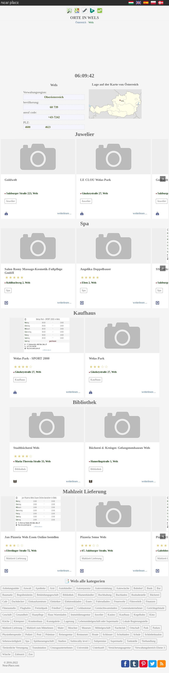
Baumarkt (7, 594)
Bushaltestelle (138, 594)
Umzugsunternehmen (61, 647)
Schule (136, 634)
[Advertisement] (84, 48)
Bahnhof (138, 588)
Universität (82, 647)
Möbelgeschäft (102, 627)
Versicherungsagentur (119, 647)
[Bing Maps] (92, 11)
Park (146, 627)
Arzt (52, 588)
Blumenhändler (86, 594)
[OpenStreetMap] (69, 11)
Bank (149, 588)
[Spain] (145, 3)
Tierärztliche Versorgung (15, 647)
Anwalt (27, 588)
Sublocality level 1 (80, 641)
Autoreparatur (83, 588)
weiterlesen (63, 213)
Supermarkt (116, 641)
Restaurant (82, 634)
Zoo (30, 654)
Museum (86, 627)
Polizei (28, 634)
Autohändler (65, 588)
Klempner (19, 621)
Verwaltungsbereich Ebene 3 (150, 647)
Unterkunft (98, 647)
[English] (138, 3)
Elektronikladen (73, 601)
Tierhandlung (148, 641)
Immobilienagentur (80, 614)
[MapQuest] (100, 11)
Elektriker (55, 601)
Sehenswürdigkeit (11, 641)
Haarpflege (38, 614)
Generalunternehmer (132, 608)
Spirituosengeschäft (44, 641)
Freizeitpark (41, 608)
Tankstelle (132, 641)
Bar (159, 588)
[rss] (161, 663)
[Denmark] (160, 3)
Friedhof (56, 608)
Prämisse (50, 634)
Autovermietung (103, 588)
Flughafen (25, 608)
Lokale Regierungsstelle (135, 621)
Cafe (4, 601)
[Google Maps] (77, 11)
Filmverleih (135, 601)
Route (95, 634)
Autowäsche (122, 588)
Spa (8, 290)
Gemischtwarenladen (106, 608)
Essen (89, 601)
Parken (156, 627)
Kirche (5, 621)
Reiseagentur (65, 634)
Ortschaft (134, 627)
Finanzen (150, 601)
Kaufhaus (20, 379)
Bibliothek (20, 469)
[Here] (84, 11)
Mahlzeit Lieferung (16, 558)
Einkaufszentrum (37, 601)
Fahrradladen (103, 601)
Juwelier (10, 201)
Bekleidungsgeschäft (47, 594)
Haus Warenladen (57, 614)
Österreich (80, 22)
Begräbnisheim (25, 594)
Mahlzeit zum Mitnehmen (40, 627)
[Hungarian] (131, 3)
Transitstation (39, 647)
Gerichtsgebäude (155, 608)
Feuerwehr (119, 601)
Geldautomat (84, 608)
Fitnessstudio (9, 608)
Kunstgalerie (53, 621)
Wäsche (6, 654)
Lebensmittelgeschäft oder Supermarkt (98, 621)
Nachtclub (120, 627)
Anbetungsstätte (10, 588)
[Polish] (153, 3)
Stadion (62, 641)
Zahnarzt (19, 654)
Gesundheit (22, 614)
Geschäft (7, 614)
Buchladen (121, 594)
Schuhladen (123, 634)
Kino (152, 614)
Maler (61, 627)
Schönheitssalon (153, 634)
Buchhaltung (105, 594)
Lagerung (69, 621)
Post (39, 634)
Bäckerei (154, 594)
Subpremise (100, 641)
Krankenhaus (35, 621)
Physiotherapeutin (11, 634)
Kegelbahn (139, 614)
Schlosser (108, 634)
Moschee (72, 627)
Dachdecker (18, 601)
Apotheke (40, 588)
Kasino (111, 614)
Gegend (69, 608)
